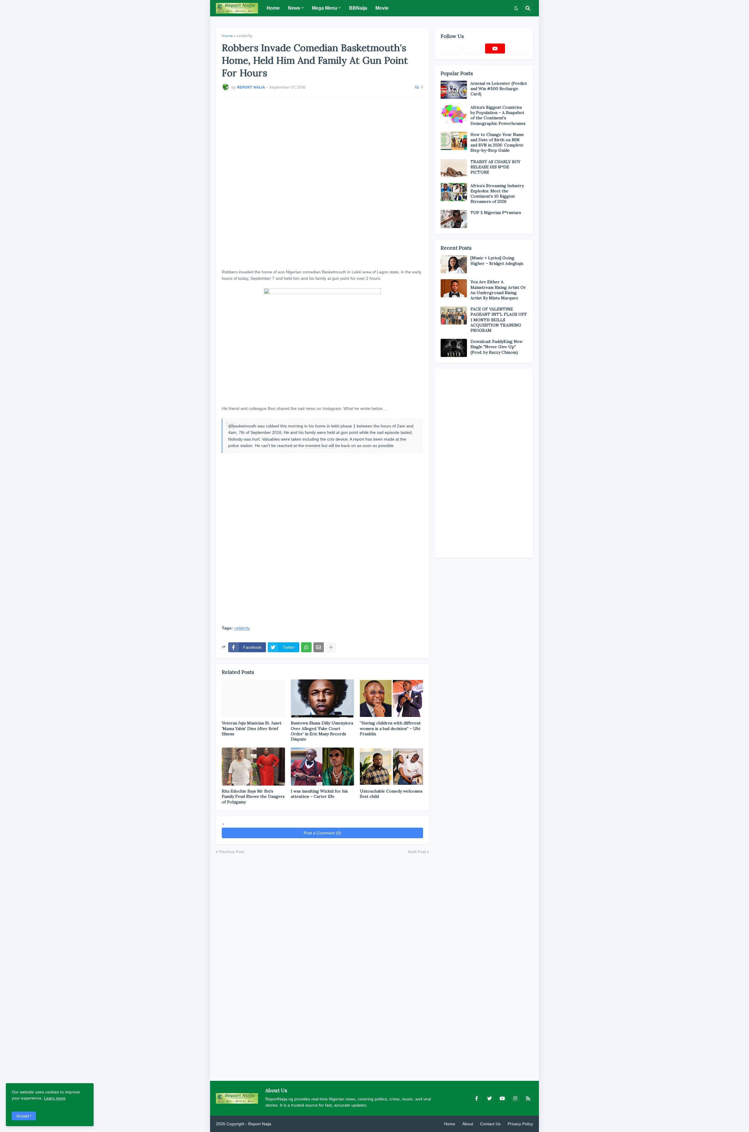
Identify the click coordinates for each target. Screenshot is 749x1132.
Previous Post (231, 852)
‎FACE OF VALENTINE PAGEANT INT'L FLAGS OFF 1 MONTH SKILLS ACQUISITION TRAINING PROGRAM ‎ (498, 319)
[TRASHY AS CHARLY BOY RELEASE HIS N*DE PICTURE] (454, 168)
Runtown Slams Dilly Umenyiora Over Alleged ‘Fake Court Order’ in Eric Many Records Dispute (322, 731)
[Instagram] (517, 49)
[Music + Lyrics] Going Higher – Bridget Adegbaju (496, 260)
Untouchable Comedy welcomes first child (391, 793)
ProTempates (284, 1123)
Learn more (55, 1098)
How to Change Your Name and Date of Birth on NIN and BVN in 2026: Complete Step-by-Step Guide (497, 142)
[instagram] (515, 1098)
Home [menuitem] (273, 8)
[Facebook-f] (451, 49)
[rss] (528, 1098)
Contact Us (490, 1123)
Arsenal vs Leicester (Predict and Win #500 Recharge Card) (498, 88)
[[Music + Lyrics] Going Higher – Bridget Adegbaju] (454, 264)
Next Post (417, 852)
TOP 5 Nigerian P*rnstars (495, 212)
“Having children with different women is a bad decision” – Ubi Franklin (390, 728)
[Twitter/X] (473, 49)
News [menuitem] (294, 8)
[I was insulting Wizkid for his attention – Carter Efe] (322, 767)
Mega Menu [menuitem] (324, 8)
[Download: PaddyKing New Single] (454, 348)
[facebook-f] (477, 1098)
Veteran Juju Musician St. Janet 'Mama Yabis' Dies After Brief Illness (251, 728)
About (467, 1123)
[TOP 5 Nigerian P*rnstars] (454, 219)
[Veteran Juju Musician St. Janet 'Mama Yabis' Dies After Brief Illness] (253, 698)
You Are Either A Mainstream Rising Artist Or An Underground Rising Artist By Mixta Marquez (498, 290)
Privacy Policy (520, 1123)
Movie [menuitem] (382, 8)
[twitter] (489, 1098)
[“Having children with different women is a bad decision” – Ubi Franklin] (391, 698)
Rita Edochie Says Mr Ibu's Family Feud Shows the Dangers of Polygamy (253, 796)
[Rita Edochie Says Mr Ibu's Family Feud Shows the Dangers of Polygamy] (253, 767)
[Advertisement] (322, 183)
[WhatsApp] (306, 647)
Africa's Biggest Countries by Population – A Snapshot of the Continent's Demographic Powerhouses (497, 115)
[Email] (318, 647)
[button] (516, 8)
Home (227, 36)
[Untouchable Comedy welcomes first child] (391, 767)
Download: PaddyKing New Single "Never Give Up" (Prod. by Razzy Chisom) (496, 347)
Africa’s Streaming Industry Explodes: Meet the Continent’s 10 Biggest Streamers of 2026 (497, 193)
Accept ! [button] (23, 1116)
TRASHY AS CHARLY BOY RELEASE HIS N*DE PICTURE (495, 167)
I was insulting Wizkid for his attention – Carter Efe (319, 793)
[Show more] (331, 647)
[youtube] (495, 49)
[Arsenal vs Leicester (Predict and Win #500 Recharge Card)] (454, 90)
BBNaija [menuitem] (358, 8)
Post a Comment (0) (322, 833)
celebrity (244, 36)
